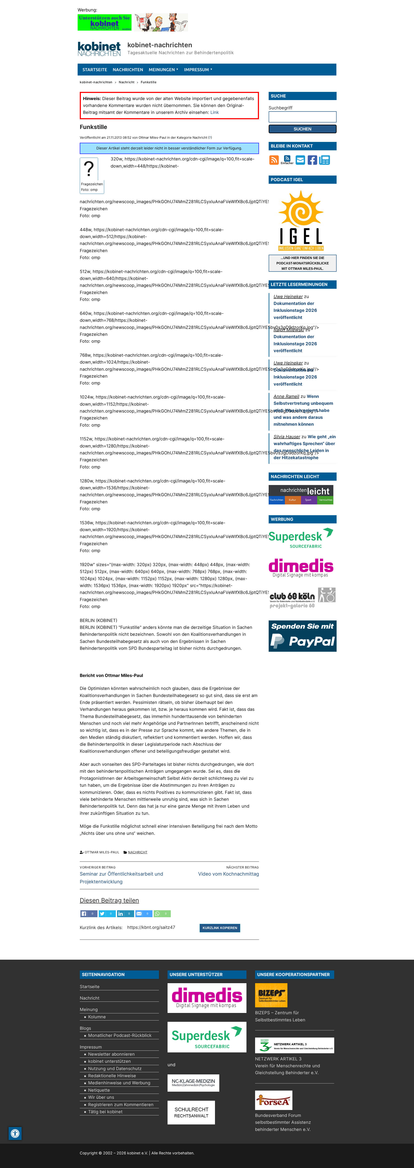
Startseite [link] (90, 986)
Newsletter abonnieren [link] (111, 1054)
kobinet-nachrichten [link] (159, 45)
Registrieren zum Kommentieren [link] (121, 1104)
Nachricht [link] (137, 852)
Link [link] (214, 112)
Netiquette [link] (99, 1090)
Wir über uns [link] (101, 1097)
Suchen (302, 129)
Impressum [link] (91, 1047)
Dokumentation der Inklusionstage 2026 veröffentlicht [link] (295, 310)
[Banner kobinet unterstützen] (105, 30)
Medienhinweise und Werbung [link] (119, 1082)
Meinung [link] (89, 1009)
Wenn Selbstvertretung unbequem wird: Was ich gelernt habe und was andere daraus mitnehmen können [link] (303, 410)
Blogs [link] (85, 1028)
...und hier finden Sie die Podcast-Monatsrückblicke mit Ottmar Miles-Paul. (302, 263)
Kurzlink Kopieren (220, 928)
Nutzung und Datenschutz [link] (115, 1068)
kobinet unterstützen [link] (109, 1061)
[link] (15, 1133)
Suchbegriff (280, 107)
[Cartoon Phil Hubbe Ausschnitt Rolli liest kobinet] (161, 30)
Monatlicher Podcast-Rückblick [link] (120, 1035)
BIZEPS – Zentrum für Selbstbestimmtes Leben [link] (280, 1016)
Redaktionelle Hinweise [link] (112, 1075)
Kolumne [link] (97, 1016)
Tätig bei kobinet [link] (105, 1111)
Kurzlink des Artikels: (102, 927)
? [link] (210, 137)
